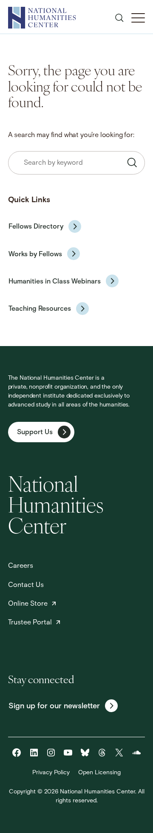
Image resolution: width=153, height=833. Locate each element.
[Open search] (119, 18)
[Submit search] (132, 163)
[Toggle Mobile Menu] (138, 18)
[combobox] (76, 163)
